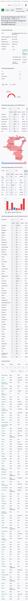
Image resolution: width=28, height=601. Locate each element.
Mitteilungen (19, 8)
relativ (6, 84)
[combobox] (13, 371)
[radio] (3, 84)
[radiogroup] (14, 84)
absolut (14, 84)
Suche (7, 10)
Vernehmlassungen (20, 11)
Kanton (12, 10)
